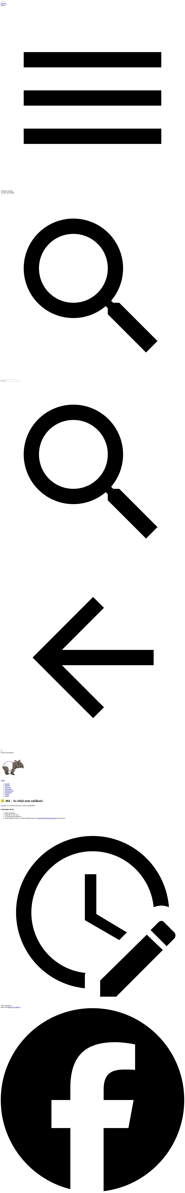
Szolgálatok (8, 792)
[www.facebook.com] (92, 1191)
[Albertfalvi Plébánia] (3, 5)
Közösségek (8, 789)
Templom (7, 787)
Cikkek (7, 794)
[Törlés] (1, 751)
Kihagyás (4, 3)
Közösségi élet (9, 791)
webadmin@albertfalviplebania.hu (46, 818)
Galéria (7, 796)
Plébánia (7, 785)
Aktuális (7, 784)
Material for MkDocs (14, 1007)
